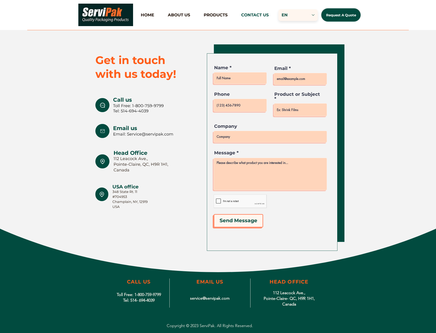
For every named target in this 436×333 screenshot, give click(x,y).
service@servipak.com (210, 298)
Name (221, 67)
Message (224, 152)
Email (280, 68)
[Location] (102, 161)
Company (225, 126)
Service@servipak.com (150, 134)
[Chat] (102, 131)
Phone (222, 94)
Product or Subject (297, 94)
